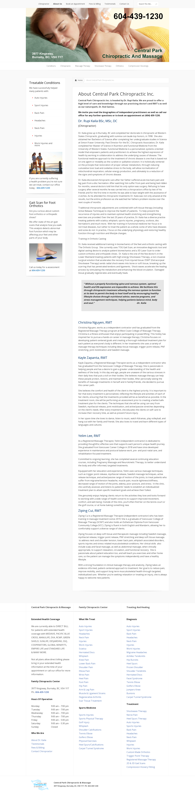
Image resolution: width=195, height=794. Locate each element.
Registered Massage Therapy (141, 759)
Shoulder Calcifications (90, 729)
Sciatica (82, 648)
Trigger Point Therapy (138, 755)
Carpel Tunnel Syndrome (91, 748)
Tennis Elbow (85, 733)
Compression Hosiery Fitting (141, 767)
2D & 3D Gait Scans (136, 763)
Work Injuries (85, 644)
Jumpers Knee (133, 689)
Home (80, 80)
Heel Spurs (132, 663)
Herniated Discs (87, 652)
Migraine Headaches (137, 652)
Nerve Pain (132, 714)
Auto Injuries (40, 97)
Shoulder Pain (86, 667)
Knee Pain (84, 659)
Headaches (39, 120)
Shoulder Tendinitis (136, 671)
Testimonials (37, 743)
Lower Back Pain (87, 663)
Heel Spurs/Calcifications (91, 744)
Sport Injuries (41, 105)
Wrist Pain (84, 674)
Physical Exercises (88, 740)
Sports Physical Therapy (91, 718)
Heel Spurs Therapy (136, 718)
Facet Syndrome (134, 678)
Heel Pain (83, 678)
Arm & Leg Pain (86, 689)
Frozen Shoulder (135, 667)
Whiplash (83, 656)
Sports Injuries (86, 714)
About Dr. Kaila (38, 740)
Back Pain (39, 112)
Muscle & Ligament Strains (92, 693)
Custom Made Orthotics (138, 752)
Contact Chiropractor (41, 751)
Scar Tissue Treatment (90, 700)
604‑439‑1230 (43, 187)
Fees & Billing (38, 747)
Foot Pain (83, 682)
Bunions (131, 693)
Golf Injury (84, 722)
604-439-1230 (42, 692)
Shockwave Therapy (137, 711)
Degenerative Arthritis (90, 697)
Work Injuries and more (43, 144)
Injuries (38, 135)
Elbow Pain (84, 671)
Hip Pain (83, 685)
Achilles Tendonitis (136, 656)
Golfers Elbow (86, 737)
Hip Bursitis (132, 659)
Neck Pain (39, 128)
